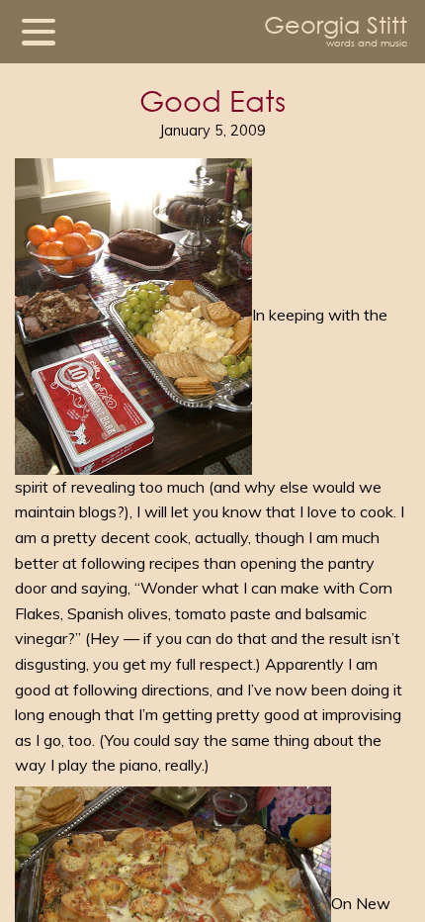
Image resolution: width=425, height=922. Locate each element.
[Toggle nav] (38, 31)
